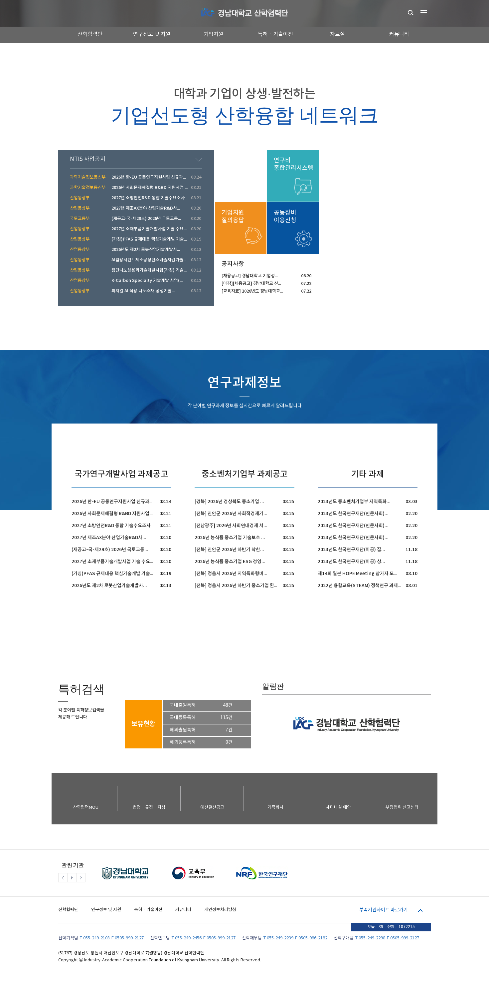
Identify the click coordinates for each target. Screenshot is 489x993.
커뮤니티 (399, 34)
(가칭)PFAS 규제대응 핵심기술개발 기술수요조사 (119, 573)
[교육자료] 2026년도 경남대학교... (252, 291)
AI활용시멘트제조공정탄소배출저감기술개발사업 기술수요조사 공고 (172, 260)
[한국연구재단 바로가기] (261, 881)
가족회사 (275, 807)
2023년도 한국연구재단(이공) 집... (351, 549)
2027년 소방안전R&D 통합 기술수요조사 (111, 525)
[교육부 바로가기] (193, 881)
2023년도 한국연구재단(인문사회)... (353, 513)
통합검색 (410, 13)
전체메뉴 (423, 13)
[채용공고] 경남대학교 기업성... (250, 276)
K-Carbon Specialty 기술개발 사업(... (147, 280)
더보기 (198, 160)
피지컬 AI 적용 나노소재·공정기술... (143, 291)
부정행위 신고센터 (402, 807)
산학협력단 (90, 34)
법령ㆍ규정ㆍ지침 (149, 807)
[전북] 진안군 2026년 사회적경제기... (231, 513)
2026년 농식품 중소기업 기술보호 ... (230, 537)
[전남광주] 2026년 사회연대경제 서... (231, 525)
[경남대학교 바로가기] (125, 881)
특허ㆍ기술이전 (275, 34)
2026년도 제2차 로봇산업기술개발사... (109, 585)
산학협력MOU (85, 807)
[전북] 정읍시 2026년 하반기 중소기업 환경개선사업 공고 (250, 585)
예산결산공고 (212, 807)
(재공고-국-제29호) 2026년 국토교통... (110, 549)
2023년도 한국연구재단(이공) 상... (351, 561)
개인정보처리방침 (220, 909)
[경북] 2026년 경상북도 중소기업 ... (229, 501)
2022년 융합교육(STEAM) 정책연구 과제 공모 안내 (367, 585)
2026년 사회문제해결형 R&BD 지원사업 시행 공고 (120, 513)
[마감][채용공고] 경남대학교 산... (251, 283)
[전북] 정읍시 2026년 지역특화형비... (231, 573)
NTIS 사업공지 (87, 159)
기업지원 (214, 34)
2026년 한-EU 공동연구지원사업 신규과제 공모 (117, 501)
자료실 (337, 34)
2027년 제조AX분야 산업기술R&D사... (109, 537)
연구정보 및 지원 (152, 34)
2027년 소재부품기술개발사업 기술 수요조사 (115, 561)
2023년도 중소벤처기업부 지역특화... (354, 501)
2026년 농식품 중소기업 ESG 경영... (230, 561)
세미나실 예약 (338, 807)
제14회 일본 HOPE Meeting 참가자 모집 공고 (363, 573)
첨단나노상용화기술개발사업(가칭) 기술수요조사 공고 (160, 270)
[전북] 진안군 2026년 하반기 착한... (229, 549)
